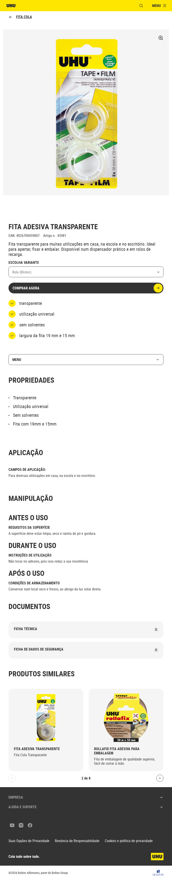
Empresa (16, 797)
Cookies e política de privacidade (129, 841)
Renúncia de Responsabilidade (77, 841)
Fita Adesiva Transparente (37, 749)
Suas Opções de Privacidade (29, 841)
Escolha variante (24, 262)
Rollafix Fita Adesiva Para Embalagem (117, 751)
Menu (16, 359)
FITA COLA (24, 17)
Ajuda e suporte (23, 806)
